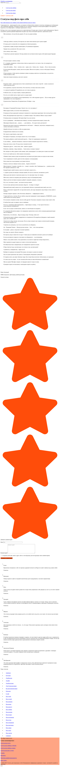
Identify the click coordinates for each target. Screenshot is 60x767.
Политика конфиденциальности (9, 758)
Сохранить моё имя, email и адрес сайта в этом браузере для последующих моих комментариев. (26, 555)
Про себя (3, 22)
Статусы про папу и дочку (7, 750)
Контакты (3, 755)
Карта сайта (4, 760)
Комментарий (4, 553)
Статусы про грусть (5, 743)
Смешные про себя (9, 22)
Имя (2, 542)
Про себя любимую (19, 22)
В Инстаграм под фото (29, 22)
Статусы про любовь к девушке (8, 745)
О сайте (2, 753)
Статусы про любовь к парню (8, 748)
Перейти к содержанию (6, 1)
